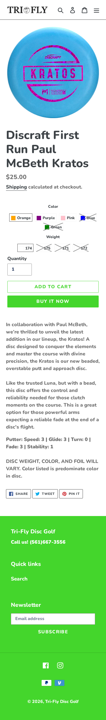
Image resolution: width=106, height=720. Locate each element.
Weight (53, 236)
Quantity (17, 258)
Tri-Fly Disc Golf (62, 702)
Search (19, 578)
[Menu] (96, 10)
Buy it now (53, 301)
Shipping (16, 187)
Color (53, 206)
